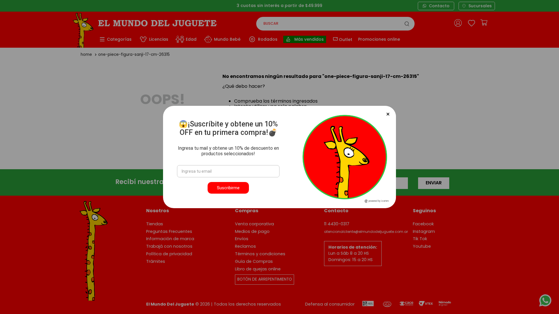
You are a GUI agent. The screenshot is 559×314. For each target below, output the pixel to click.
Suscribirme (228, 187)
